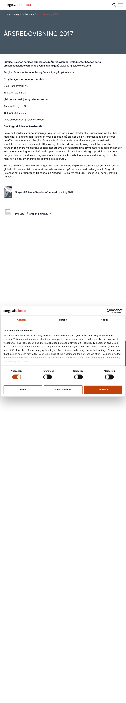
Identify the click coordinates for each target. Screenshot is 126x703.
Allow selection (63, 389)
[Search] (114, 5)
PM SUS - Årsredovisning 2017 (33, 213)
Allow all (103, 389)
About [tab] (104, 319)
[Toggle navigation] (120, 5)
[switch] (47, 376)
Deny (23, 389)
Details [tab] (63, 319)
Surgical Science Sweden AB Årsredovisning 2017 (44, 192)
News (28, 14)
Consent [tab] (21, 319)
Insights (18, 14)
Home (7, 14)
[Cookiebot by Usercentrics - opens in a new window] (109, 311)
